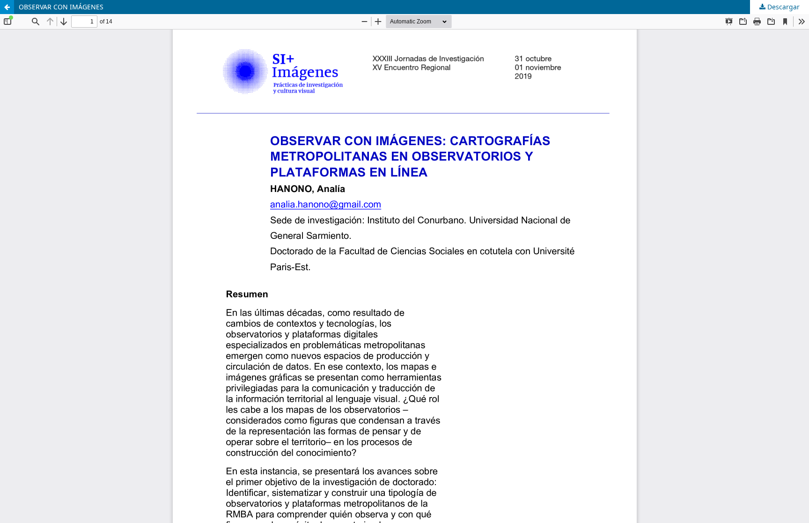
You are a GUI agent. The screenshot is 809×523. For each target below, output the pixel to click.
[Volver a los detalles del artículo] (7, 7)
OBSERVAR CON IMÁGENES (61, 6)
